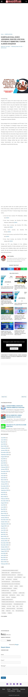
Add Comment (3, 47)
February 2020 (4, 563)
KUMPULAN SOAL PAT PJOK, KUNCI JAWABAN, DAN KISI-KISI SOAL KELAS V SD (21, 287)
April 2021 (3, 534)
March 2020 (3, 561)
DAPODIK (15, 579)
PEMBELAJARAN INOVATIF (7, 599)
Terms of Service (11, 690)
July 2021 (3, 528)
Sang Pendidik (16, 695)
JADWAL (16, 586)
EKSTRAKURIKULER (6, 581)
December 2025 (4, 452)
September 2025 (5, 454)
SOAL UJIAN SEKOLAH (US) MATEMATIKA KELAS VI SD (7, 287)
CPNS (3, 579)
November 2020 (4, 544)
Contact (8, 689)
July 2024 (3, 473)
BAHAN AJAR (10, 577)
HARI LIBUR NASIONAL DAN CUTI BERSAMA (11, 583)
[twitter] (10, 269)
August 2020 (4, 551)
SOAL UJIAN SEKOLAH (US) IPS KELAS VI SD (21, 304)
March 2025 (3, 465)
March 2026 (3, 446)
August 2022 (4, 502)
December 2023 (4, 486)
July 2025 (3, 458)
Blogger (17, 644)
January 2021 (4, 540)
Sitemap (18, 690)
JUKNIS (21, 586)
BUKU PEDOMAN (18, 577)
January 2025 (4, 469)
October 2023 (4, 488)
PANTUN (8, 597)
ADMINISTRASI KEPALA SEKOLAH (9, 574)
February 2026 (4, 448)
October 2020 (4, 547)
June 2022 (3, 507)
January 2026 (4, 450)
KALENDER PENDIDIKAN (7, 588)
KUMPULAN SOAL (5, 590)
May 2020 (3, 557)
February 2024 (4, 481)
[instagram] (11, 684)
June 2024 (3, 475)
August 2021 (4, 526)
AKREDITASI (20, 574)
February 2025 (4, 467)
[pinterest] (17, 269)
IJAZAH (11, 586)
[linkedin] (17, 684)
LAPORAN (15, 592)
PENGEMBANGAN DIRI (18, 604)
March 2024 (3, 479)
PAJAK (3, 597)
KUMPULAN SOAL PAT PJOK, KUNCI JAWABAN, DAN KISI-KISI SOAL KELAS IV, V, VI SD (7, 333)
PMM (14, 606)
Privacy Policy (15, 689)
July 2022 (3, 505)
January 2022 (4, 517)
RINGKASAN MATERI (11, 608)
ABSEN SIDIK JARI (5, 572)
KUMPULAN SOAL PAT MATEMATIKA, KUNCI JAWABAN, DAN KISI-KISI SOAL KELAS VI (20, 317)
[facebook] (4, 269)
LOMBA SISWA (5, 595)
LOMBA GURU (21, 592)
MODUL (18, 595)
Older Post (24, 396)
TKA (13, 610)
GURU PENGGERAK (16, 581)
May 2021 (3, 532)
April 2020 (3, 559)
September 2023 (5, 490)
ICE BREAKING (5, 586)
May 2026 (3, 442)
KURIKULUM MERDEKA (6, 592)
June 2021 (3, 530)
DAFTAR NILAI (9, 579)
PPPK (21, 606)
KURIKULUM (13, 590)
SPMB (3, 610)
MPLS (23, 595)
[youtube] (21, 684)
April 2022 (3, 511)
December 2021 (4, 519)
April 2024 (3, 477)
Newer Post (4, 396)
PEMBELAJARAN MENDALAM (8, 601)
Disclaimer (23, 689)
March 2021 (3, 536)
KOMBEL (15, 588)
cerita (24, 577)
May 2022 (3, 509)
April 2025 (3, 463)
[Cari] (26, 2)
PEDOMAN (13, 597)
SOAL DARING (20, 608)
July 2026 (3, 437)
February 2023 (4, 498)
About (3, 689)
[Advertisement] (14, 18)
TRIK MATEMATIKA (19, 610)
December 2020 (4, 542)
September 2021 (5, 523)
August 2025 (4, 456)
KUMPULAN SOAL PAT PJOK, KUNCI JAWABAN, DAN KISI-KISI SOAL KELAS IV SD (7, 302)
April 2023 (3, 494)
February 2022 (4, 515)
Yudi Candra (7, 46)
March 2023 (3, 496)
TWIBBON (10, 613)
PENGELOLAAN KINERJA (7, 604)
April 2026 (3, 444)
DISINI (7, 217)
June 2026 (3, 439)
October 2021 (4, 521)
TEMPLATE (8, 610)
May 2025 (3, 460)
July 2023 (3, 492)
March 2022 (3, 513)
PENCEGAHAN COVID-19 (20, 601)
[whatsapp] (24, 269)
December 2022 (4, 500)
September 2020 (5, 549)
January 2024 (4, 484)
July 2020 (3, 553)
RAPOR (3, 608)
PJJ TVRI (9, 606)
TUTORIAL (4, 613)
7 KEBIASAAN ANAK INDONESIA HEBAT (10, 570)
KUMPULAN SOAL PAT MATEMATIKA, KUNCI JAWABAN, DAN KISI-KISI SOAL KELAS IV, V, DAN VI (7, 317)
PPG (17, 606)
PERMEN (3, 606)
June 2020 (3, 555)
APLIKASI (4, 577)
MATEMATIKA (12, 595)
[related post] (7, 280)
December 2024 (4, 471)
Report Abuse (5, 647)
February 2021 (4, 538)
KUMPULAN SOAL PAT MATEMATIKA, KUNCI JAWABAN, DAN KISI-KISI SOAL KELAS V (20, 332)
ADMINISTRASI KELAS (15, 572)
